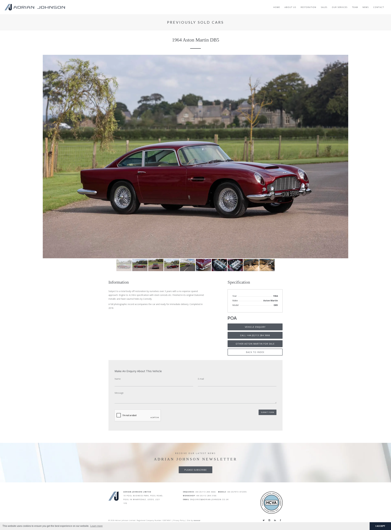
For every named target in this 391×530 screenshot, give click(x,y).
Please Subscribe (195, 469)
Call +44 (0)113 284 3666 (255, 335)
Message (119, 392)
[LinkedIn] (275, 520)
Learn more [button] (96, 526)
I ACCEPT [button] (380, 526)
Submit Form (267, 412)
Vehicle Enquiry (255, 326)
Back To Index (255, 352)
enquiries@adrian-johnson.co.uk (209, 499)
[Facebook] (280, 520)
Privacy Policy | (179, 520)
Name (118, 378)
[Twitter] (263, 520)
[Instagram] (269, 520)
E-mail (201, 378)
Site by (193, 520)
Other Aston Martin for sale (255, 343)
